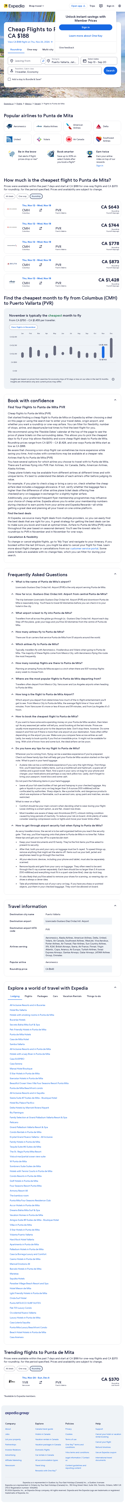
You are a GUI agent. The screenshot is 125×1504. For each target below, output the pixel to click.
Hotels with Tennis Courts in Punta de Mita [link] (31, 1171)
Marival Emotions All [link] (20, 1263)
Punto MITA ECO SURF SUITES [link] (25, 1303)
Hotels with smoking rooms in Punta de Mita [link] (32, 1014)
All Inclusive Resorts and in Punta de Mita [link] (30, 1049)
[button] (22, 355)
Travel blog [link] (40, 1465)
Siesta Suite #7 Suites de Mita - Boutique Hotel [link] (33, 1097)
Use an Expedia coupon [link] (106, 1452)
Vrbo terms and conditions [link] (77, 1452)
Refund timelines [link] (103, 1447)
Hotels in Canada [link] (42, 1434)
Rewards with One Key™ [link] (46, 1470)
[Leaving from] (25, 61)
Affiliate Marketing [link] (13, 1460)
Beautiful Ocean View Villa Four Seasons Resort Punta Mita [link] (39, 1083)
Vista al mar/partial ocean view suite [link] (28, 1156)
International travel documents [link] (104, 1459)
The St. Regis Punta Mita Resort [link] (25, 1151)
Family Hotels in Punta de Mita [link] (25, 1141)
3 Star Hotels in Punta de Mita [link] (25, 1229)
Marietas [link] (14, 1273)
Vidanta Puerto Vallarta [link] (21, 1234)
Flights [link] (19, 103)
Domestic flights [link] (42, 1449)
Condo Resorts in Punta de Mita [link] (26, 1176)
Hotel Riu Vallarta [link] (18, 1010)
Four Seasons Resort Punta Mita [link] (26, 1185)
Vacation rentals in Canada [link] (46, 1439)
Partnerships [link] (10, 1444)
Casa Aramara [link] (16, 1337)
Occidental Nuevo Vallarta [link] (23, 1312)
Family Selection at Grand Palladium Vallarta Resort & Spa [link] (38, 1117)
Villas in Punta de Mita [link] (21, 1224)
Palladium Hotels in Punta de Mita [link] (26, 1249)
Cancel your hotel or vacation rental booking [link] (108, 1435)
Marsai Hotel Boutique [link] (21, 1068)
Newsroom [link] (10, 1465)
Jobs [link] (7, 1434)
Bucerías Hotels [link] (17, 1019)
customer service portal (84, 548)
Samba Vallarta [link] (17, 1044)
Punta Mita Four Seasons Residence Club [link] (30, 1200)
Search (110, 70)
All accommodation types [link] (46, 1460)
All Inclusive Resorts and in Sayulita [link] (27, 1093)
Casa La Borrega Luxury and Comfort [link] (28, 1254)
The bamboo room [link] (19, 1195)
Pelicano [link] (14, 1122)
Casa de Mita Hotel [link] (19, 1039)
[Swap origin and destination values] (43, 61)
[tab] (16, 49)
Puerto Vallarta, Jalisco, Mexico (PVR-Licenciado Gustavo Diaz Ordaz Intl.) (65, 62)
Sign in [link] (99, 165)
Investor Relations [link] (13, 1449)
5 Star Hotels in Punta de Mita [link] (25, 1073)
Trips (92, 5)
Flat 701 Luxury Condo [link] (21, 1307)
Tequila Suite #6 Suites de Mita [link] (25, 1146)
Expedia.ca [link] (9, 103)
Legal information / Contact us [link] (77, 1459)
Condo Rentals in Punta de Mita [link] (25, 1132)
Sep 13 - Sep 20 (97, 62)
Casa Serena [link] (16, 1063)
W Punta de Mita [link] (18, 1161)
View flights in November (23, 327)
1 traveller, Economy (26, 72)
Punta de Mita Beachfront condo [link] (26, 1088)
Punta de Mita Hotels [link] (20, 1034)
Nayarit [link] (38, 103)
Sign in (110, 5)
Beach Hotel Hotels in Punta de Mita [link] (28, 1332)
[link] (85, 47)
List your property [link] (13, 1439)
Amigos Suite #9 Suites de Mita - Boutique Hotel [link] (34, 1220)
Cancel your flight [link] (103, 1442)
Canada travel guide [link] (44, 1429)
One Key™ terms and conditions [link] (74, 1445)
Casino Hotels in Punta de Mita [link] (25, 1259)
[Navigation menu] (119, 6)
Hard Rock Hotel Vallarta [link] (22, 1239)
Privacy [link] (68, 1429)
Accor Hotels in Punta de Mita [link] (25, 1205)
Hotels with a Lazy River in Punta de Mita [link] (30, 1053)
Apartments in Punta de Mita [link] (24, 1244)
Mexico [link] (28, 103)
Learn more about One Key (85, 35)
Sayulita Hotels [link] (17, 1278)
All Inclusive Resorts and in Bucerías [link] (27, 1005)
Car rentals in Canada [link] (44, 1455)
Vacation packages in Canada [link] (48, 1444)
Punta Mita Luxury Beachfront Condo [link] (28, 1327)
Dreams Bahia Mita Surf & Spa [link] (25, 1210)
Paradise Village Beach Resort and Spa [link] (29, 1283)
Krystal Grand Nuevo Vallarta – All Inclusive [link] (31, 1136)
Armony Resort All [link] (19, 1190)
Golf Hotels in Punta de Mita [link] (24, 1180)
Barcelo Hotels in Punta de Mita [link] (25, 1268)
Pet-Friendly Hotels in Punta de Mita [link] (28, 1029)
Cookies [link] (68, 1434)
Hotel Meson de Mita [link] (20, 1288)
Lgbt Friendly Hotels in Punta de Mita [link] (28, 1293)
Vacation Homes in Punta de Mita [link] (26, 1215)
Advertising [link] (10, 1455)
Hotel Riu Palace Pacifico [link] (22, 1102)
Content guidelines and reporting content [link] (75, 1466)
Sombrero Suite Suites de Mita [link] (25, 1166)
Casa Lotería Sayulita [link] (20, 1322)
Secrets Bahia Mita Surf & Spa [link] (25, 1024)
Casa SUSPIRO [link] (17, 1058)
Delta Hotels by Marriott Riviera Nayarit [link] (29, 1107)
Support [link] (99, 1429)
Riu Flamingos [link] (17, 1112)
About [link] (8, 1429)
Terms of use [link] (70, 1439)
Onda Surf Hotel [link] (18, 1298)
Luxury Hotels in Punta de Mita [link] (25, 1317)
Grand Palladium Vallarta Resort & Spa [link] (29, 1127)
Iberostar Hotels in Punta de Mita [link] (26, 1078)
